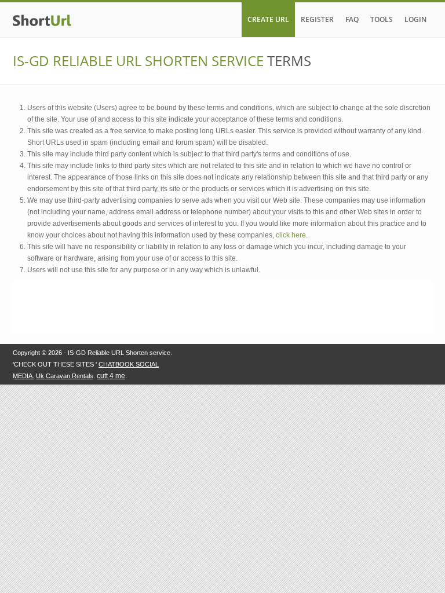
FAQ (352, 19)
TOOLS (381, 19)
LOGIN (415, 19)
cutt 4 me (111, 376)
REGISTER (317, 19)
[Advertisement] (222, 307)
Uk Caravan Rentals (64, 375)
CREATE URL (268, 19)
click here (291, 235)
